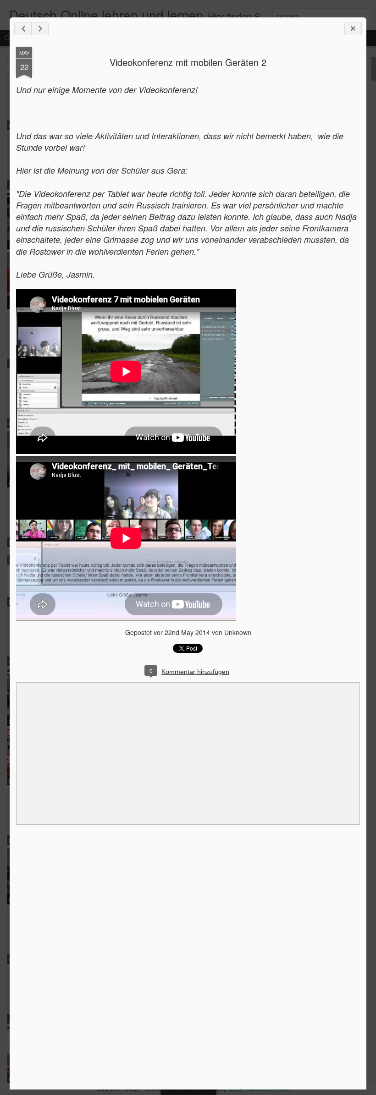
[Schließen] (353, 28)
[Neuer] (23, 28)
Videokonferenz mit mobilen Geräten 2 (188, 62)
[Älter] (40, 28)
